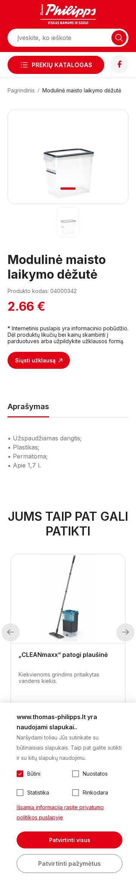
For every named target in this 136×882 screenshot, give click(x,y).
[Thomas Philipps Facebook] (119, 71)
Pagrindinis (21, 90)
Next (125, 632)
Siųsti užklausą (35, 360)
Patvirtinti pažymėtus (69, 863)
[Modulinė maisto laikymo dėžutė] (68, 222)
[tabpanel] (68, 156)
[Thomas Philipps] (68, 15)
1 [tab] (68, 188)
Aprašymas (28, 406)
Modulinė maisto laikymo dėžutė (81, 90)
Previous (11, 632)
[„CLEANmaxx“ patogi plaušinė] (68, 598)
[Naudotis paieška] (119, 37)
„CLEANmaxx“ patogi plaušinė (63, 654)
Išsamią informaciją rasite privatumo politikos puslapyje (60, 812)
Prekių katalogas (62, 65)
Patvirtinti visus (69, 840)
